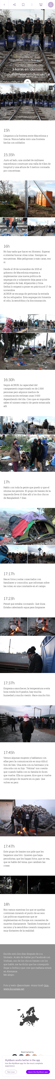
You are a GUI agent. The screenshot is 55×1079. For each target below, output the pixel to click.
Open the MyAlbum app (38, 1072)
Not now (11, 1072)
